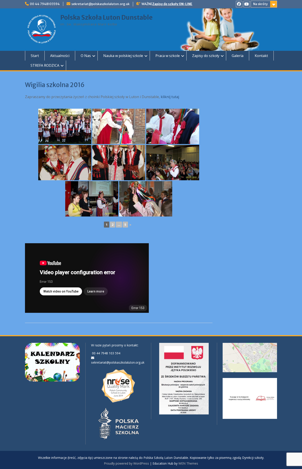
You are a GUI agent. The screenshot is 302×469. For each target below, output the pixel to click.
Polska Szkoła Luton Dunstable (106, 17)
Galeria (237, 55)
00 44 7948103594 (45, 4)
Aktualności (59, 55)
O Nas (86, 55)
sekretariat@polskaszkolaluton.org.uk (100, 4)
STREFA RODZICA (45, 65)
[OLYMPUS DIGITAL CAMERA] (64, 126)
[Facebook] (239, 4)
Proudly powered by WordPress (126, 463)
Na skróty (260, 4)
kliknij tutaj (170, 96)
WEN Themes (188, 463)
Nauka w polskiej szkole (123, 55)
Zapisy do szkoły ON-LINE (172, 4)
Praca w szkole (167, 55)
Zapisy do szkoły (205, 55)
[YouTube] (246, 4)
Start (35, 55)
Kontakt (261, 55)
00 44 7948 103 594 (106, 353)
